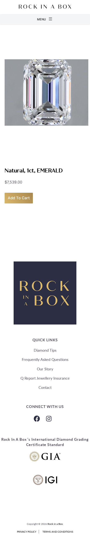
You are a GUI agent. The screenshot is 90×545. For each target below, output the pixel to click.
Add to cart (19, 198)
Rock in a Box (55, 524)
